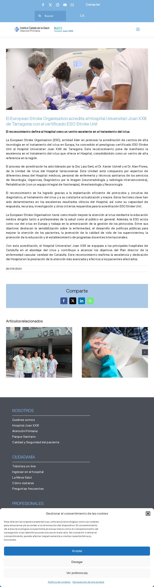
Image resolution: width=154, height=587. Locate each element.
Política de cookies (59, 582)
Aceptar (77, 551)
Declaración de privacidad (88, 582)
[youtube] (65, 4)
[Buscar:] (50, 15)
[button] (148, 514)
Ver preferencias (77, 573)
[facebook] (43, 4)
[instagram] (57, 4)
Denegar (77, 562)
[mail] (72, 4)
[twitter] (50, 4)
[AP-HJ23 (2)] (44, 28)
